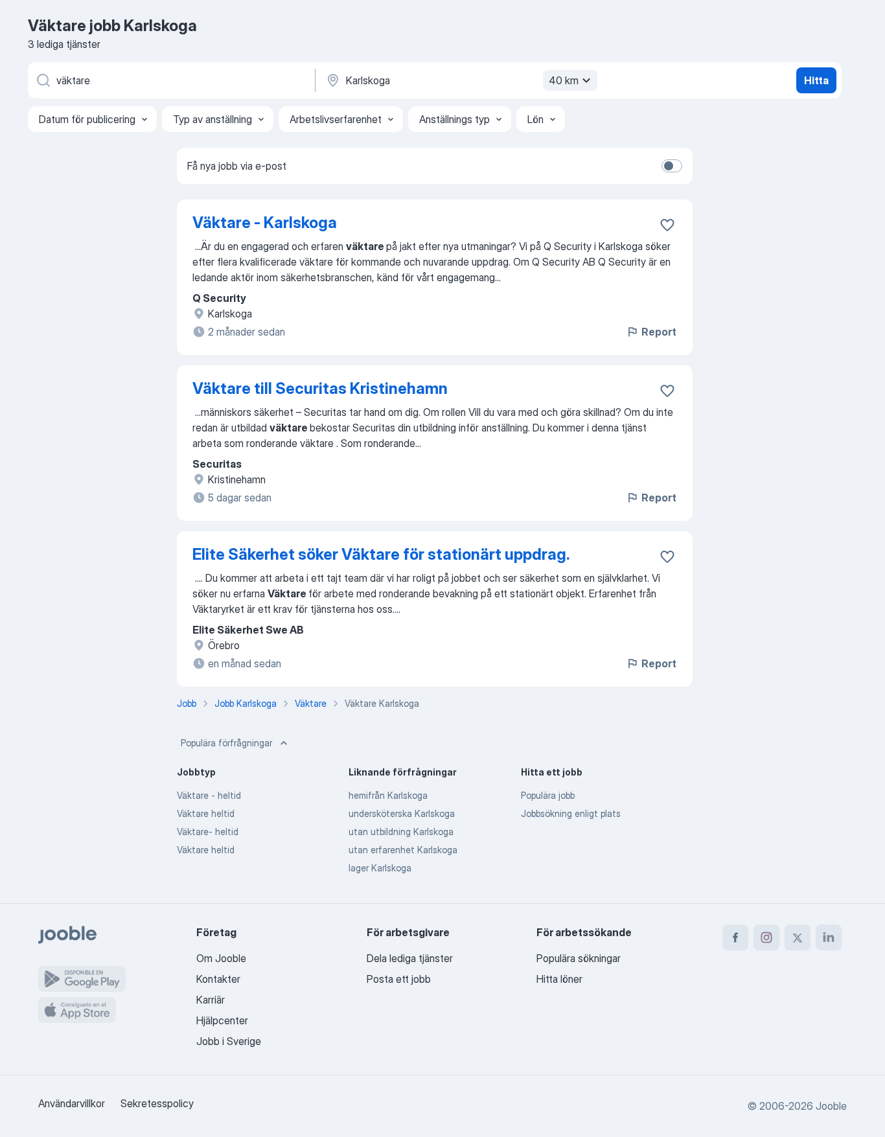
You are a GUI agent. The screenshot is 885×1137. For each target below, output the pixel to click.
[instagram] (766, 937)
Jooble (831, 1105)
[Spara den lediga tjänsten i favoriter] (667, 224)
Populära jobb (548, 795)
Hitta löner (559, 978)
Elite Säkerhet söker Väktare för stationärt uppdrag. (380, 554)
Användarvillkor (71, 1103)
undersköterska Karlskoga (402, 813)
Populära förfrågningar (226, 742)
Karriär (210, 999)
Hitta (816, 80)
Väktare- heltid (207, 831)
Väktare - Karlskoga (264, 222)
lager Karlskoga (380, 867)
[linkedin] (829, 937)
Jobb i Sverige (228, 1041)
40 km (564, 80)
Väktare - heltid (209, 795)
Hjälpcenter (222, 1020)
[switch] (671, 165)
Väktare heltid (206, 813)
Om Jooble (221, 958)
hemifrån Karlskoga (388, 795)
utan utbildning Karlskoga (401, 831)
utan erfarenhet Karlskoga (403, 849)
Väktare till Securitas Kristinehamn (320, 388)
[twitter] (797, 937)
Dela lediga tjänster (410, 958)
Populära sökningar (578, 958)
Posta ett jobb (399, 978)
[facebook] (735, 937)
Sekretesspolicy (157, 1103)
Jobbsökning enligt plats (571, 813)
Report (658, 331)
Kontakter (218, 978)
